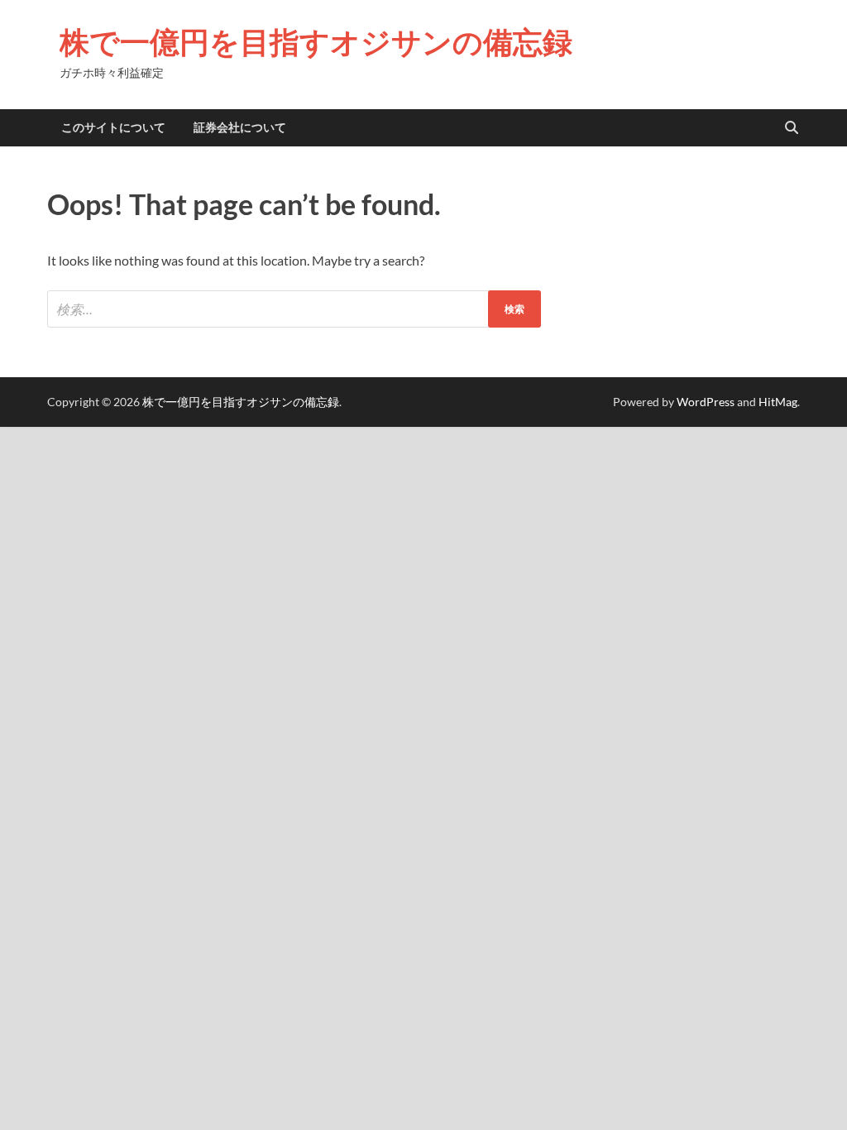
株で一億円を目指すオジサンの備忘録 (316, 42)
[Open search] (791, 128)
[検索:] (294, 309)
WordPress (706, 402)
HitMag (777, 402)
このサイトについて (113, 127)
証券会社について (240, 127)
